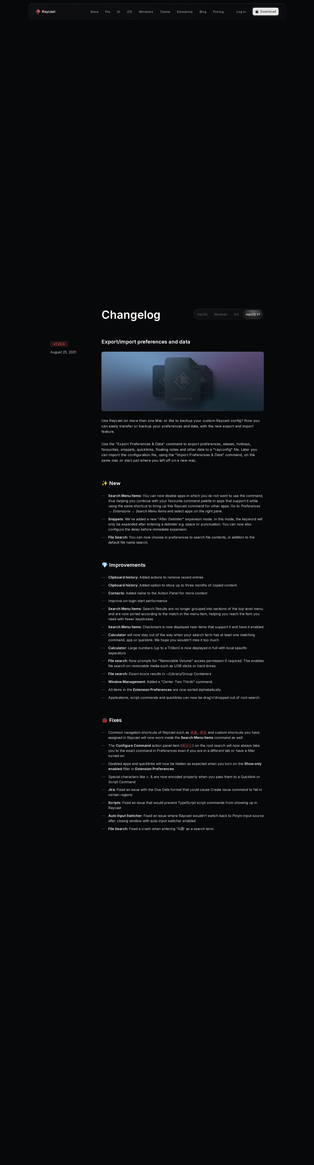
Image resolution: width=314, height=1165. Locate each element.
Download (268, 11)
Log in (241, 11)
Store (94, 11)
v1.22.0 (59, 344)
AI (118, 11)
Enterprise (185, 11)
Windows (146, 11)
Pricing (218, 11)
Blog (203, 11)
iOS (129, 11)
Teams (165, 11)
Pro (107, 11)
